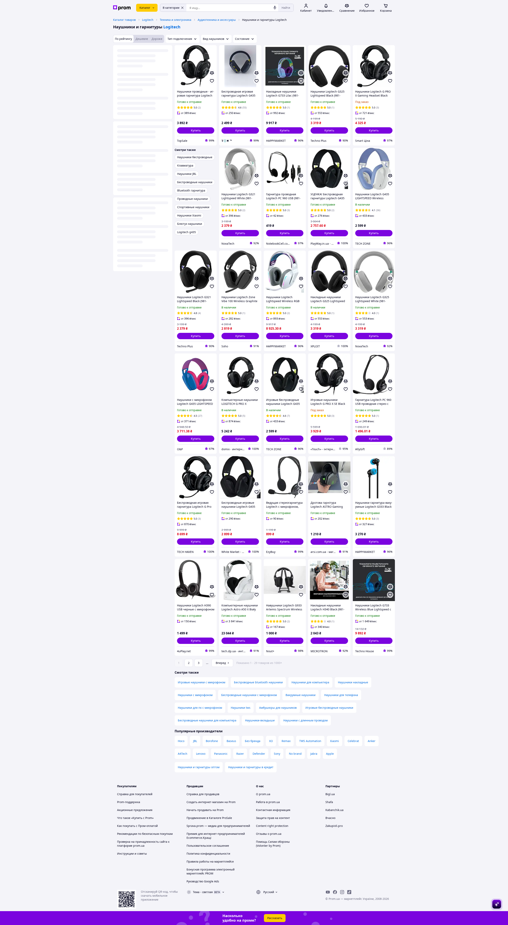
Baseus (231, 741)
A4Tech (182, 754)
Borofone (212, 741)
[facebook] (335, 892)
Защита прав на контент (273, 818)
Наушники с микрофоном (195, 695)
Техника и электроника (175, 20)
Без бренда (252, 741)
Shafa (329, 802)
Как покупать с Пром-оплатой (137, 826)
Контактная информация (273, 810)
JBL (195, 741)
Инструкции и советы (132, 853)
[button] (195, 130)
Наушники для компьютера (310, 682)
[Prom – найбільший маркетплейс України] (122, 7)
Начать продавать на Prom (205, 810)
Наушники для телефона (341, 695)
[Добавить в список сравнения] (212, 73)
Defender (259, 754)
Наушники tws (240, 708)
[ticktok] (349, 892)
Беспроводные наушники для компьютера (207, 720)
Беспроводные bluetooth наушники (258, 682)
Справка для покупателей (134, 794)
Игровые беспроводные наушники (329, 708)
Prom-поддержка (128, 802)
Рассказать (274, 918)
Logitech (147, 20)
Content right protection (272, 826)
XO (271, 741)
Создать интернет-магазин (205, 802)
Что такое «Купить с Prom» (135, 818)
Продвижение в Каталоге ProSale (209, 818)
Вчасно (330, 818)
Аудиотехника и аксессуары (217, 20)
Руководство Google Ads (203, 881)
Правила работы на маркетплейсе (210, 861)
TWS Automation (310, 741)
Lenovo (200, 754)
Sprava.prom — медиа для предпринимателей (218, 826)
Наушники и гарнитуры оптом (198, 767)
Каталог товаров (124, 20)
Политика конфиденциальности (208, 853)
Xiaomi (334, 741)
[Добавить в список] (212, 81)
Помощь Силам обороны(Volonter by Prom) (273, 843)
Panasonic (221, 754)
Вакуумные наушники (301, 695)
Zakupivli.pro (334, 826)
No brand (295, 754)
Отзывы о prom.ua (268, 834)
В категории (171, 8)
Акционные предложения (134, 810)
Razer (240, 754)
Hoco (181, 741)
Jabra (313, 754)
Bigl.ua (330, 794)
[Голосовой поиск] (274, 7)
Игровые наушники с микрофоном (201, 682)
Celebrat (353, 741)
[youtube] (327, 892)
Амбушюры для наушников (278, 708)
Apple (330, 754)
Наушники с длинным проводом (305, 720)
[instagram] (342, 892)
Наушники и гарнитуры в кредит (250, 767)
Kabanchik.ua (334, 810)
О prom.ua (263, 794)
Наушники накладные (353, 682)
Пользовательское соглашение (208, 845)
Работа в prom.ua (268, 802)
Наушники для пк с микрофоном (200, 708)
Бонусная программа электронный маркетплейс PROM (211, 871)
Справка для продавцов (203, 794)
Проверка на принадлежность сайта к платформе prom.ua (143, 843)
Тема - (203, 892)
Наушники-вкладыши (260, 720)
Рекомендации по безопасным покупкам (145, 834)
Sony (277, 754)
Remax (286, 741)
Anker (371, 741)
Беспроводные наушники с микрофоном (249, 695)
